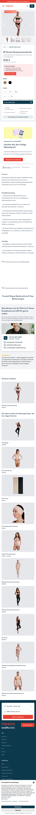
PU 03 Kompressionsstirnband (10, 526)
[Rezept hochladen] (32, 6)
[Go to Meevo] (9, 6)
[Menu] (3, 6)
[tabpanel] (18, 231)
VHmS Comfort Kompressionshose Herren (13, 693)
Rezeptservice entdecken (13, 159)
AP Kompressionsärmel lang (9, 405)
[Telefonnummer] (5, 338)
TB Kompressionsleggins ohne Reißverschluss (14, 665)
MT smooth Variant (7, 470)
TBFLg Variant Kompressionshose (11, 610)
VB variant (4, 637)
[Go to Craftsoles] (8, 728)
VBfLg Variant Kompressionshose (10, 582)
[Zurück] (4, 23)
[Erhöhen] (11, 96)
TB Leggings (5, 442)
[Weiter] (31, 23)
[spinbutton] (8, 96)
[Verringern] (5, 96)
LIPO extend (5, 498)
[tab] (6, 167)
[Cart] (27, 6)
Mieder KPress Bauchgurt (9, 554)
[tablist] (18, 167)
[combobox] (18, 706)
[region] (18, 23)
